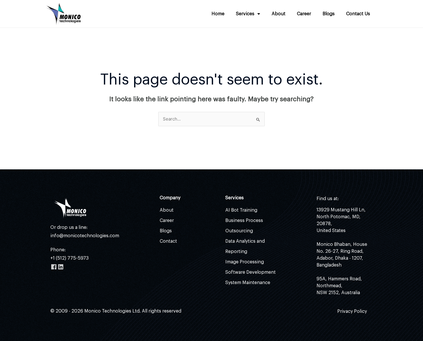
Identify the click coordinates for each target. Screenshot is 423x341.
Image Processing (244, 262)
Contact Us (358, 14)
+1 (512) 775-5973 (69, 258)
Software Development (250, 272)
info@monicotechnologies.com (84, 235)
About (278, 14)
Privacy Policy (352, 311)
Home (218, 14)
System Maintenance (247, 282)
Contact (168, 241)
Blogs (329, 14)
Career (304, 14)
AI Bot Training (241, 210)
